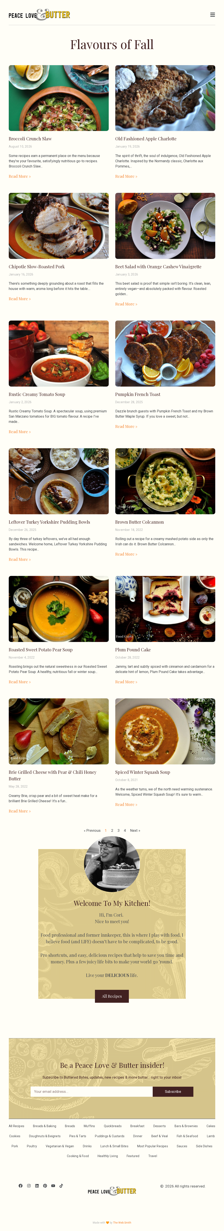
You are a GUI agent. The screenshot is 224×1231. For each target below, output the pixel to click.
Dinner (137, 1136)
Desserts (159, 1126)
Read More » (20, 176)
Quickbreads (113, 1126)
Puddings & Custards (109, 1136)
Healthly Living (108, 1156)
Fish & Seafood (187, 1136)
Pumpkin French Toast (137, 394)
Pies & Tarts (77, 1136)
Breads (70, 1126)
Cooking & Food (78, 1156)
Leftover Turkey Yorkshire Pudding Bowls (49, 522)
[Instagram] (29, 1186)
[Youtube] (53, 1186)
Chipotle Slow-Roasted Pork (37, 266)
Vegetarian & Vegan (60, 1146)
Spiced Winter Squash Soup (142, 772)
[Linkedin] (37, 1186)
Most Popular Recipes (152, 1146)
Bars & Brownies (186, 1126)
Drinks (87, 1146)
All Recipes (16, 1126)
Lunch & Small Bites (114, 1146)
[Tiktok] (61, 1186)
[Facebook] (20, 1186)
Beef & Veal (159, 1136)
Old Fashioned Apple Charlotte (146, 138)
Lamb (211, 1136)
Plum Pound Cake (133, 649)
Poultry (32, 1146)
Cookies (14, 1136)
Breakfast (137, 1126)
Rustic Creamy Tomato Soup (37, 394)
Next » (135, 830)
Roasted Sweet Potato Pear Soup (41, 649)
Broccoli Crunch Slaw (30, 138)
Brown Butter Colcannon (139, 522)
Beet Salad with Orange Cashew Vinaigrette (158, 266)
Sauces (182, 1146)
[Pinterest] (45, 1186)
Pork (15, 1146)
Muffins (89, 1126)
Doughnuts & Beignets (45, 1136)
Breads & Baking (44, 1126)
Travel (152, 1156)
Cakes (210, 1126)
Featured (133, 1156)
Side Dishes (204, 1146)
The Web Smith (122, 1222)
